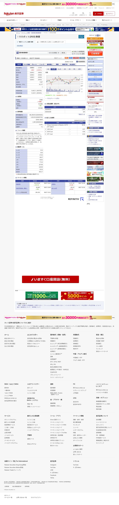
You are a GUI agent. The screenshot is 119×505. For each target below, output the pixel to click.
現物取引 (53, 341)
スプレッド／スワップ (79, 390)
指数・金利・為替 (78, 419)
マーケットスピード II (56, 422)
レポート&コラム (78, 430)
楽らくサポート (77, 454)
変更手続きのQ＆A (94, 139)
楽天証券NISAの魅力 (10, 400)
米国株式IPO (77, 346)
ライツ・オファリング (56, 377)
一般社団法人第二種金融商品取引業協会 (49, 481)
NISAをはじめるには (10, 398)
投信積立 (98, 343)
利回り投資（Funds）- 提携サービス (56, 393)
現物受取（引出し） (56, 406)
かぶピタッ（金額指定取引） (59, 346)
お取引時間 (7, 432)
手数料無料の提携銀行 (95, 188)
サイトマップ (100, 443)
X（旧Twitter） (54, 472)
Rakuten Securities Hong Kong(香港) (15, 465)
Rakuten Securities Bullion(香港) (13, 467)
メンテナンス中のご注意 (95, 132)
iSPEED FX (53, 438)
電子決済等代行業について (104, 427)
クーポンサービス (9, 440)
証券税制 (7, 438)
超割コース (30, 439)
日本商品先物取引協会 (35, 481)
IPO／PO (53, 364)
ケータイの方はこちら (56, 443)
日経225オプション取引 (103, 404)
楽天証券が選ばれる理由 (34, 338)
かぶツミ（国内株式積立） (58, 349)
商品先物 (98, 406)
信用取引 (53, 351)
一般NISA (7, 390)
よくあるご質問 (93, 142)
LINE (51, 470)
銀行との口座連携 (9, 422)
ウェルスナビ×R (32, 390)
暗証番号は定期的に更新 (95, 86)
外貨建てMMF (100, 341)
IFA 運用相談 (100, 435)
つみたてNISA (8, 393)
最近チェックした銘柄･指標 (26, 42)
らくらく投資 (31, 393)
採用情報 (98, 432)
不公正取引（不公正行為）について (91, 305)
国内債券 (53, 387)
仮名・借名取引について (23, 307)
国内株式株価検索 (36, 32)
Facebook (53, 475)
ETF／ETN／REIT (55, 362)
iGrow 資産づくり (55, 419)
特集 (74, 432)
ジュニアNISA (8, 395)
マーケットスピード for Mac (58, 432)
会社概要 (98, 419)
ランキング (99, 349)
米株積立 (75, 343)
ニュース (75, 427)
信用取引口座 (92, 194)
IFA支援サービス (101, 438)
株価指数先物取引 (101, 401)
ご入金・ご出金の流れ (95, 186)
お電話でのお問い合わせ (95, 140)
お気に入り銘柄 (77, 438)
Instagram (53, 465)
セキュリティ (100, 425)
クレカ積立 (99, 346)
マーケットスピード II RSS (58, 425)
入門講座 (75, 393)
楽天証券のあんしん (33, 346)
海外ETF (75, 349)
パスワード (91, 65)
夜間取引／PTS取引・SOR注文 (59, 369)
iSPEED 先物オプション (57, 440)
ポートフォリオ (77, 440)
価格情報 (53, 403)
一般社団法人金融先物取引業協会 (23, 481)
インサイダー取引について (72, 305)
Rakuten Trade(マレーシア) (12, 470)
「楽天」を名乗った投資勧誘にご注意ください (29, 305)
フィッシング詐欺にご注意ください (53, 305)
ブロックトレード (55, 375)
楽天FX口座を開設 (94, 93)
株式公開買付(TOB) (56, 367)
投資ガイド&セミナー (33, 343)
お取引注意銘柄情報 (94, 130)
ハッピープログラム (33, 430)
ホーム (18, 32)
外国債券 (53, 390)
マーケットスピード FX (57, 430)
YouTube (53, 467)
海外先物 (98, 409)
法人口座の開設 (9, 346)
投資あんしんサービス (33, 427)
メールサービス (9, 435)
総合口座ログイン (9, 338)
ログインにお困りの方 (95, 85)
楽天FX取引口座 (93, 200)
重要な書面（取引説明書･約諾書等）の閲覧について (96, 117)
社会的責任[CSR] (101, 430)
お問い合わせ (77, 452)
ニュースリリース (101, 422)
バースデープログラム (10, 443)
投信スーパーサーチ (102, 351)
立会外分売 (53, 372)
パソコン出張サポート (95, 144)
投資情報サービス (9, 425)
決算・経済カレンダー (79, 435)
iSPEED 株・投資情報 (56, 435)
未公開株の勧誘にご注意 (95, 121)
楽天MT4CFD (77, 404)
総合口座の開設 (9, 341)
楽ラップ (30, 387)
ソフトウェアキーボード (95, 69)
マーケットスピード (56, 427)
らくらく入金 (31, 419)
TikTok (52, 478)
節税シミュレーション (33, 406)
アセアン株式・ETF (79, 360)
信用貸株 (53, 359)
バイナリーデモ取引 (102, 392)
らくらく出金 (31, 422)
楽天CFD (75, 402)
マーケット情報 (25, 32)
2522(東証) (20, 45)
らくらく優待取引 (56, 354)
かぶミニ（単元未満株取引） (59, 343)
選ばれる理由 (100, 338)
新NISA (6, 387)
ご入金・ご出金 (9, 427)
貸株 (51, 356)
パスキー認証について (95, 83)
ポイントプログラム (10, 419)
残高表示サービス (32, 425)
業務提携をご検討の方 (102, 440)
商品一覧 (30, 404)
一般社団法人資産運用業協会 (65, 481)
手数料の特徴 (54, 338)
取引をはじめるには (79, 387)
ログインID (91, 61)
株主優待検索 (77, 422)
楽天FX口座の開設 (9, 343)
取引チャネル (54, 445)
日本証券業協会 (11, 481)
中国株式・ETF (77, 357)
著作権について (36, 307)
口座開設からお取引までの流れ (36, 341)
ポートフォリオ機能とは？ (94, 109)
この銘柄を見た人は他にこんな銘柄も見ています (51, 42)
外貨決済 (7, 430)
